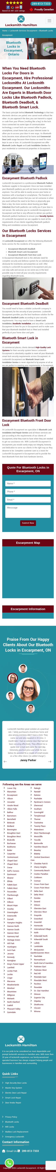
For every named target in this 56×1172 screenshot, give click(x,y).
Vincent (37, 1008)
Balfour (10, 812)
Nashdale (38, 956)
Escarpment (12, 795)
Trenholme (38, 822)
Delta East (38, 891)
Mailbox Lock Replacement (16, 1131)
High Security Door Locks (16, 1083)
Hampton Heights (14, 922)
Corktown (38, 877)
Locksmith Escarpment (26, 1168)
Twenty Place (40, 826)
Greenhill (38, 922)
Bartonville (38, 843)
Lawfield (10, 967)
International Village (42, 929)
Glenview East (40, 908)
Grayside (38, 915)
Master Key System (13, 1088)
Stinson (37, 994)
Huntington (11, 947)
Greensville (12, 915)
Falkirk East (12, 884)
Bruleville (11, 840)
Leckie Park (12, 971)
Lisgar (9, 978)
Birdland (10, 826)
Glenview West (40, 912)
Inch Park (11, 950)
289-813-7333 (41, 4)
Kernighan (11, 960)
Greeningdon (12, 912)
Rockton (37, 984)
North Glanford (13, 1002)
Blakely (37, 853)
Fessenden (12, 891)
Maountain (11, 791)
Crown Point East (41, 884)
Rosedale (38, 987)
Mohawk (10, 998)
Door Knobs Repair (13, 1102)
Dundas (37, 898)
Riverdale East (40, 977)
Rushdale (38, 798)
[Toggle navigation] (49, 21)
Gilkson (10, 902)
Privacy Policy (11, 1117)
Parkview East (40, 966)
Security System (46, 216)
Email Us (11, 1151)
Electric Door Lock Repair (16, 1093)
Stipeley (37, 1001)
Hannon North (13, 926)
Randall (37, 791)
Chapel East (12, 860)
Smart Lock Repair (13, 1097)
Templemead (39, 816)
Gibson (37, 905)
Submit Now (28, 523)
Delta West (38, 894)
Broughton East (13, 833)
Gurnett (10, 919)
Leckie (10, 974)
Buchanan (11, 843)
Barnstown (11, 816)
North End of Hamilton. (43, 963)
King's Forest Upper (15, 964)
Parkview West (40, 970)
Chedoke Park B (40, 863)
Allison (10, 798)
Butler (9, 850)
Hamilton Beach (41, 847)
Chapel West (12, 864)
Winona (37, 1011)
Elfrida (9, 881)
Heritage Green (13, 940)
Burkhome (11, 847)
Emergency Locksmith (14, 1136)
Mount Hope (12, 905)
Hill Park (10, 943)
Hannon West (13, 933)
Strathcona (38, 1004)
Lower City (11, 788)
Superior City (39, 997)
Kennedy (10, 957)
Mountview (11, 991)
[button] (23, 668)
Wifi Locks (9, 1127)
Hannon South (13, 929)
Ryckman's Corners (42, 802)
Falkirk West (12, 888)
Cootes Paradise (41, 874)
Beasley (37, 850)
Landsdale (38, 946)
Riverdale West (40, 980)
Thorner (37, 819)
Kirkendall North (40, 936)
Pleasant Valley (13, 1009)
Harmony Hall (13, 936)
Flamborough (12, 895)
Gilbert (10, 898)
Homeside (38, 925)
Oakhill (10, 1005)
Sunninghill (38, 812)
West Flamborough (42, 833)
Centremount (12, 857)
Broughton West (14, 836)
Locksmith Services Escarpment (23, 30)
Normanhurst (39, 959)
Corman (37, 881)
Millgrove (11, 995)
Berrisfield (11, 819)
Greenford (38, 918)
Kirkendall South (41, 939)
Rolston (37, 795)
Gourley (10, 909)
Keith (36, 932)
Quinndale (11, 1012)
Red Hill (37, 973)
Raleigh (37, 788)
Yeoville (37, 840)
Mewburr (11, 988)
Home (4, 30)
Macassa (11, 981)
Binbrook (10, 822)
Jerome (10, 953)
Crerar (9, 867)
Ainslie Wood (12, 805)
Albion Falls (12, 809)
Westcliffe (38, 836)
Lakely (36, 943)
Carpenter (11, 853)
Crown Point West (41, 887)
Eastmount (11, 874)
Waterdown (39, 829)
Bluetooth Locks (12, 1122)
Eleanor (10, 878)
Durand (37, 901)
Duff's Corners (13, 871)
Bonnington (12, 829)
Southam (38, 809)
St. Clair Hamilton (41, 990)
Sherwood (38, 805)
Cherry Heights (40, 867)
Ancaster (11, 802)
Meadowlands (13, 984)
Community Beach (42, 870)
